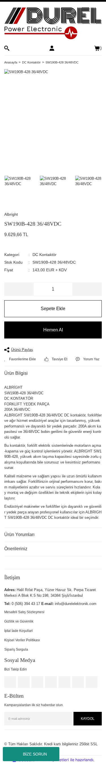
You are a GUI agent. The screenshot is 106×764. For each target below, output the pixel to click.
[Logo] (53, 23)
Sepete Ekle (53, 308)
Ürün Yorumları (19, 534)
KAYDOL (87, 719)
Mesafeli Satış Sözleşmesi (24, 612)
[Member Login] (51, 48)
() (100, 48)
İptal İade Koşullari (18, 631)
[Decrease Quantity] (19, 289)
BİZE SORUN (35, 754)
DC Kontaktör (45, 254)
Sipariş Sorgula (16, 649)
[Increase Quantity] (86, 289)
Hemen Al (53, 329)
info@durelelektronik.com (75, 604)
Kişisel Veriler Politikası (22, 640)
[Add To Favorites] (20, 359)
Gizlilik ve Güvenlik (18, 621)
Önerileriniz (15, 548)
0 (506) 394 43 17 (26, 604)
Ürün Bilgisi (16, 373)
